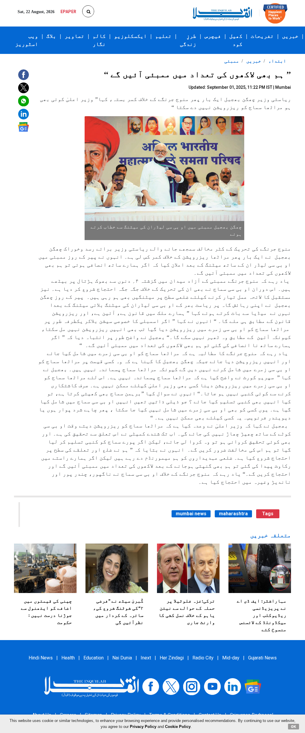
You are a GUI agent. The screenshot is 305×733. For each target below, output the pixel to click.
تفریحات (262, 36)
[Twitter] (171, 686)
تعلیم (163, 36)
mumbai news (191, 513)
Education (93, 658)
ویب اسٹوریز (26, 40)
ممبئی (231, 60)
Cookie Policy (178, 726)
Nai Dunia (122, 658)
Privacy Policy (143, 726)
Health (68, 658)
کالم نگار (99, 40)
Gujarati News (262, 658)
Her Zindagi (172, 658)
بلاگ (51, 36)
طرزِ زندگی (188, 40)
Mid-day (230, 658)
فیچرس (213, 36)
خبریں (290, 36)
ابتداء (276, 60)
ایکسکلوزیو (130, 36)
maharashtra (233, 513)
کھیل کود (235, 40)
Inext (146, 658)
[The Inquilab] (91, 686)
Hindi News (41, 658)
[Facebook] (150, 686)
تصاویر (74, 36)
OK (293, 726)
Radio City (203, 658)
